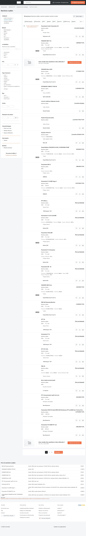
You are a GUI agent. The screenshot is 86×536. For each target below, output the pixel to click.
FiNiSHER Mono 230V (46, 69)
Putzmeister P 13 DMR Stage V (49, 181)
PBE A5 (43, 366)
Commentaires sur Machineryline (27, 515)
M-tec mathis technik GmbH (48, 380)
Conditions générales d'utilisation (27, 508)
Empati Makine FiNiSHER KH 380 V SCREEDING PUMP (55, 147)
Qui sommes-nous (5, 508)
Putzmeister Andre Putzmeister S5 (50, 26)
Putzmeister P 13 (45, 334)
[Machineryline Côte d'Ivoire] (8, 2)
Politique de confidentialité (25, 510)
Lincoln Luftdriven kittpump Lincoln (50, 101)
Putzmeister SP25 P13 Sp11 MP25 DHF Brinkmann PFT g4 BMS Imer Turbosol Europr (63, 410)
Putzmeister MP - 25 (46, 266)
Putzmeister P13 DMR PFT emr (49, 424)
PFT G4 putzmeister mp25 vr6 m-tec (50, 395)
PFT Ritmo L (44, 200)
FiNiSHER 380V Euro (46, 285)
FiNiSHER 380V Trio (46, 40)
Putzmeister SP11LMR (46, 232)
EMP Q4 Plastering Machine (48, 302)
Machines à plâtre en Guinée (30, 498)
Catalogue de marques (25, 517)
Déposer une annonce (74, 62)
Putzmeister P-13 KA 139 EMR (48, 215)
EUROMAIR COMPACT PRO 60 (49, 86)
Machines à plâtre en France (43, 498)
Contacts (3, 512)
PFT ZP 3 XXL (44, 349)
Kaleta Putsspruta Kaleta (47, 117)
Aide (2, 510)
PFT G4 (43, 319)
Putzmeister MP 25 (46, 164)
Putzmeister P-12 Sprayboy (48, 250)
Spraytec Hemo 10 (46, 132)
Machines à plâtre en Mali (18, 498)
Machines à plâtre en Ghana (7, 498)
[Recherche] (25, 2)
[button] (79, 36)
